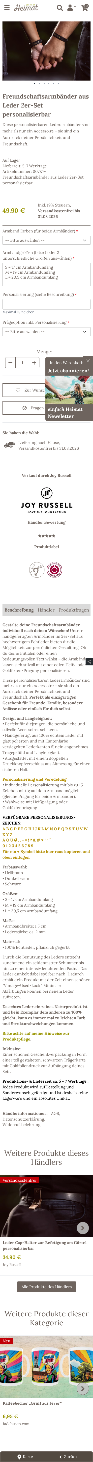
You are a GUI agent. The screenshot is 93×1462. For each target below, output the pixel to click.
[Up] (34, 362)
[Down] (10, 362)
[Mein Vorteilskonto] (71, 7)
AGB (55, 1113)
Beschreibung (19, 610)
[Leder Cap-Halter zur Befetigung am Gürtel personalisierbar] (46, 1206)
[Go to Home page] (26, 7)
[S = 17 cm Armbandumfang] (46, 267)
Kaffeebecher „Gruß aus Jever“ (32, 1403)
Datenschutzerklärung (23, 1119)
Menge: (44, 351)
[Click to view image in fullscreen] (46, 51)
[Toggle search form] (59, 7)
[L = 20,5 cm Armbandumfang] (46, 277)
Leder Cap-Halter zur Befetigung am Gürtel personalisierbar (45, 1245)
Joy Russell (12, 1264)
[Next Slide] (83, 1228)
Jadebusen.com (16, 1423)
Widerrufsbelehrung (21, 1124)
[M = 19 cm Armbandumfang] (46, 272)
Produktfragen (74, 610)
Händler (46, 610)
